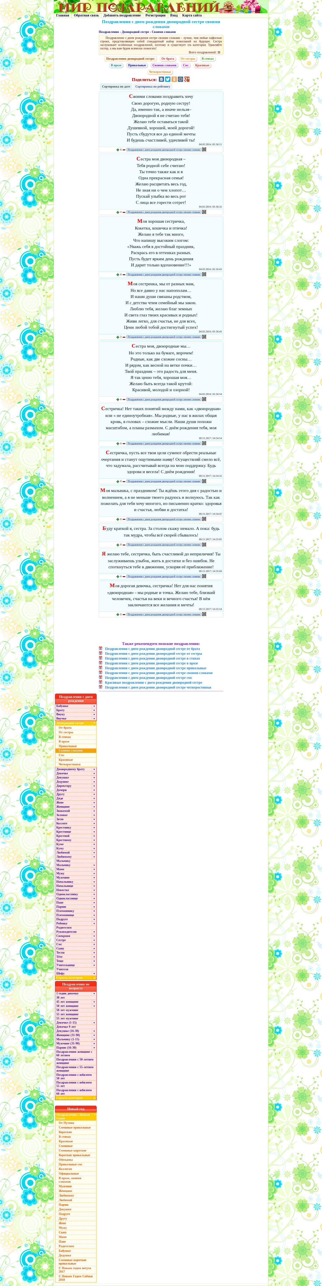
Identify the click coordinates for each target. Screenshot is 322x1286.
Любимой (63, 852)
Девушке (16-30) (67, 1031)
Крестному (63, 840)
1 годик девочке (67, 993)
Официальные (69, 1173)
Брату (60, 710)
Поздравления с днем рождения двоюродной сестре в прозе (151, 663)
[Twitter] (167, 79)
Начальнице (64, 886)
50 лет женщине (67, 1006)
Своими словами (164, 32)
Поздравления (109, 32)
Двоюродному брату (70, 769)
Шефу (60, 973)
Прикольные (137, 65)
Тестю (60, 952)
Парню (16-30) (66, 1047)
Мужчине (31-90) (68, 1043)
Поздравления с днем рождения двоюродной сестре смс (148, 678)
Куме (60, 844)
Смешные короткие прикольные (72, 1261)
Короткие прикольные (74, 1155)
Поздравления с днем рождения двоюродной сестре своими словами (164, 149)
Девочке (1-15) (66, 1022)
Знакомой (63, 810)
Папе (59, 902)
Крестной (62, 836)
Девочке (62, 773)
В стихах (208, 58)
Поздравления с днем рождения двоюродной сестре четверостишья (158, 687)
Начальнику (64, 881)
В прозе (116, 65)
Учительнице (65, 965)
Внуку (60, 714)
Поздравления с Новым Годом (73, 1116)
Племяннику (65, 911)
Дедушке (62, 781)
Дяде (59, 798)
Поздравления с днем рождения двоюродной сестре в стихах (152, 658)
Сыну (60, 948)
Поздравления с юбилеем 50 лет (74, 1076)
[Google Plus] (186, 79)
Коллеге (61, 823)
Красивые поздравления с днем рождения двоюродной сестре (153, 682)
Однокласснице (67, 898)
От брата (167, 58)
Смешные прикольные (75, 1127)
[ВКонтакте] (161, 79)
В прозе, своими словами (70, 1180)
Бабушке (62, 706)
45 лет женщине (67, 1001)
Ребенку (61, 923)
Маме (60, 869)
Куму (60, 848)
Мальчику (63, 861)
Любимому (64, 856)
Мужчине (62, 877)
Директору (63, 785)
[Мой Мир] (180, 79)
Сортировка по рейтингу (152, 86)
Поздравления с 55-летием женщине (75, 1068)
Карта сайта (192, 15)
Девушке (62, 777)
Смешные (66, 1146)
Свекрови (63, 936)
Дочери (61, 790)
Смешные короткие (72, 1150)
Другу (60, 794)
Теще (59, 961)
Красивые (202, 65)
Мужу (60, 873)
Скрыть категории (76, 977)
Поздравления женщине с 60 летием (74, 1053)
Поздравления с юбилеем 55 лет (74, 1084)
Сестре (61, 940)
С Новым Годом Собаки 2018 (76, 1278)
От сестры (188, 58)
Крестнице (63, 831)
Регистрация (155, 15)
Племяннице (65, 915)
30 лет (60, 997)
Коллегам (65, 1169)
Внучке (61, 718)
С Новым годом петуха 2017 (75, 1269)
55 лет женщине (67, 1014)
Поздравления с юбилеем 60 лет (74, 1092)
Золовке (61, 815)
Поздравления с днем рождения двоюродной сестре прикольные (155, 668)
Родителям (64, 927)
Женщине (63, 806)
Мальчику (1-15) (67, 1039)
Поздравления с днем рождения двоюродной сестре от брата (152, 649)
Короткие (65, 1132)
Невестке (62, 890)
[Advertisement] (161, 630)
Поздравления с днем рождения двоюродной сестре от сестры (153, 653)
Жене (60, 802)
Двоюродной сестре (135, 32)
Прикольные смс (70, 1164)
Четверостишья (160, 72)
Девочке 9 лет (66, 1026)
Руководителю (66, 931)
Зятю (60, 819)
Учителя (62, 969)
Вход (174, 15)
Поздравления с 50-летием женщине (75, 1061)
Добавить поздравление (122, 15)
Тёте (59, 956)
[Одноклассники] (174, 79)
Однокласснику (67, 894)
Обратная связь (86, 15)
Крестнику (63, 827)
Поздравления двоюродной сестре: (130, 58)
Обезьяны (66, 1159)
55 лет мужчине (67, 1018)
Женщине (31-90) (68, 1035)
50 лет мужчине (67, 1010)
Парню (61, 906)
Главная (62, 15)
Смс (186, 65)
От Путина (66, 1123)
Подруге (62, 919)
